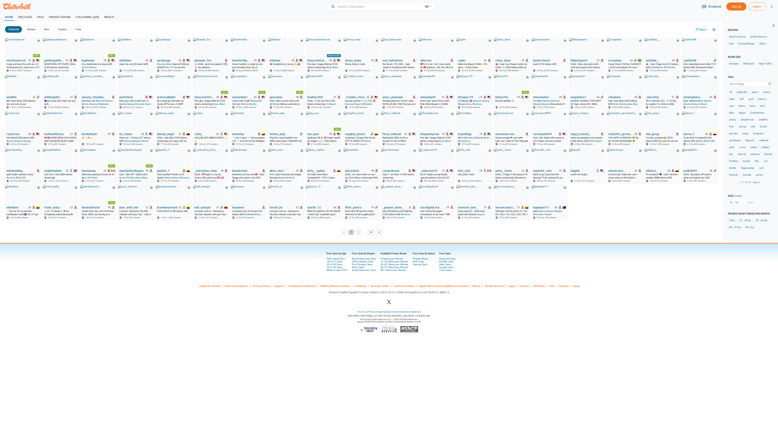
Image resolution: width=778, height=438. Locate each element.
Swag (576, 286)
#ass (630, 104)
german (733, 133)
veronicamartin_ (505, 207)
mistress (755, 154)
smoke (732, 167)
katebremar (240, 170)
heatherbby (239, 60)
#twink (145, 141)
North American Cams (364, 258)
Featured (13, 29)
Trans (78, 29)
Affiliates (539, 286)
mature (762, 99)
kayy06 (575, 170)
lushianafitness (54, 134)
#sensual (349, 104)
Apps (512, 286)
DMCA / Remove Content (335, 286)
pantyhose (735, 140)
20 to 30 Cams (334, 264)
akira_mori (277, 170)
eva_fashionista (393, 60)
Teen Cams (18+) (336, 258)
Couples (62, 29)
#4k (300, 141)
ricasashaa (614, 60)
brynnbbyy (464, 134)
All (427, 6)
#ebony (699, 141)
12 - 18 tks (745, 220)
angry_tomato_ (580, 134)
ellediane (12, 207)
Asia (731, 43)
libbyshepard (579, 60)
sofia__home (503, 170)
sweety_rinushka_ (93, 97)
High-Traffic (765, 63)
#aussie (545, 104)
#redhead (395, 141)
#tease (109, 101)
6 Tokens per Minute (391, 258)
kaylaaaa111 (541, 207)
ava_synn (313, 134)
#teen (335, 67)
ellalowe (275, 60)
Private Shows (420, 258)
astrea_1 (689, 134)
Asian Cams (358, 267)
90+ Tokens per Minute (393, 270)
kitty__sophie (316, 170)
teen (762, 105)
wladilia (11, 97)
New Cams (418, 261)
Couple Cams (446, 267)
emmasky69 (428, 97)
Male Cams (445, 264)
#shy (635, 104)
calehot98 (689, 60)
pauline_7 (163, 170)
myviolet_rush (542, 170)
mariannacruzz (504, 134)
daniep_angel (165, 134)
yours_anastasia (393, 97)
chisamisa (614, 97)
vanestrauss (615, 170)
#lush (169, 64)
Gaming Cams (420, 264)
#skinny (245, 104)
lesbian (765, 147)
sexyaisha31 (578, 97)
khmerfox (501, 97)
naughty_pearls (355, 134)
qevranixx (276, 97)
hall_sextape (202, 207)
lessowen (238, 207)
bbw (731, 112)
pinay (745, 133)
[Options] (714, 29)
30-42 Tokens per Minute (394, 264)
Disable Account (495, 286)
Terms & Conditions (236, 286)
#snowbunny (464, 141)
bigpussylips (747, 167)
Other (762, 43)
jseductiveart (541, 60)
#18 (37, 67)
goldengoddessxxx (54, 60)
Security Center (379, 286)
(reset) (738, 195)
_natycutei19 (428, 170)
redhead (763, 140)
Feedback (360, 286)
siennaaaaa (89, 170)
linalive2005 (315, 97)
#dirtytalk (367, 104)
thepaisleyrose (429, 134)
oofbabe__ (652, 60)
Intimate (733, 63)
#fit (666, 67)
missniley (238, 134)
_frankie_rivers (355, 97)
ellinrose (426, 60)
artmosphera (691, 97)
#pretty (252, 104)
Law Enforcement (404, 286)
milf (742, 99)
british (763, 126)
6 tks (731, 220)
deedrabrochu (91, 207)
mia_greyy (652, 134)
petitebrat (126, 97)
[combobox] (375, 7)
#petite (123, 104)
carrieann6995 (542, 134)
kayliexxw (88, 60)
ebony (766, 92)
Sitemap (564, 286)
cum (761, 167)
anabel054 (690, 170)
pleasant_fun (202, 60)
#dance (707, 101)
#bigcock (136, 141)
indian (753, 147)
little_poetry (353, 207)
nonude (747, 174)
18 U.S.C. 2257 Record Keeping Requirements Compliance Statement (389, 312)
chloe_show (503, 60)
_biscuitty (652, 97)
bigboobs (742, 92)
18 (730, 92)
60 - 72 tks (735, 227)
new (731, 105)
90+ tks (750, 227)
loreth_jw (276, 207)
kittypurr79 (465, 97)
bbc (757, 161)
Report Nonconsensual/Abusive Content (443, 286)
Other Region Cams (362, 261)
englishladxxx (53, 170)
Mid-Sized (748, 63)
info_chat (464, 170)
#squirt (332, 104)
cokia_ (198, 134)
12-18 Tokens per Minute (394, 261)
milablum (125, 60)
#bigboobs (103, 104)
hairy (752, 105)
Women (31, 29)
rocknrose (13, 134)
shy (731, 154)
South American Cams (364, 270)
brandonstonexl (167, 207)
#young (131, 104)
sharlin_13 (314, 207)
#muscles (139, 104)
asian (732, 99)
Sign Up (736, 6)
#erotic (671, 67)
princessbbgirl (166, 97)
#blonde (236, 104)
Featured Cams (447, 258)
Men (46, 29)
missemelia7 (541, 97)
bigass (742, 112)
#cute (148, 104)
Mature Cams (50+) (337, 270)
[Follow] (38, 40)
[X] (389, 303)
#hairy (168, 177)
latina (742, 105)
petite (759, 174)
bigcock (750, 140)
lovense (733, 174)
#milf (591, 141)
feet (731, 126)
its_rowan (125, 134)
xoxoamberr (240, 97)
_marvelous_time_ (206, 170)
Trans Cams (445, 270)
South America (758, 36)
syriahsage (164, 60)
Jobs (552, 286)
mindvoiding (14, 170)
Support (279, 286)
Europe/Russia (746, 43)
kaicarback (352, 170)
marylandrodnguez (131, 170)
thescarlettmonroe (317, 60)
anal (751, 99)
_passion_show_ (393, 207)
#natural (93, 104)
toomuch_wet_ (467, 207)
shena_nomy (353, 60)
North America (737, 36)
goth (731, 147)
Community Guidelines (302, 286)
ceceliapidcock (429, 207)
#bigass (462, 104)
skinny (732, 119)
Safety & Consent (209, 286)
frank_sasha (52, 207)
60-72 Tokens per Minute (394, 267)
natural (742, 154)
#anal (368, 141)
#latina (707, 141)
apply (750, 202)
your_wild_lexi (128, 207)
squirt (755, 92)
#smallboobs (657, 67)
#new (32, 67)
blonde (768, 154)
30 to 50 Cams (334, 267)
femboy (733, 161)
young (742, 126)
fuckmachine (757, 112)
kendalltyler (89, 134)
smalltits (763, 119)
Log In (757, 6)
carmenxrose (391, 170)
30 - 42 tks (761, 220)
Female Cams (446, 261)
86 (371, 232)
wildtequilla (52, 97)
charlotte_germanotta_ (621, 134)
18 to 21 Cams (334, 261)
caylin (461, 60)
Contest (524, 286)
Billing (476, 286)
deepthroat (747, 119)
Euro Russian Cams (362, 264)
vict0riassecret (16, 60)
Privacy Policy (261, 286)
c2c (766, 161)
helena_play (277, 134)
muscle (746, 161)
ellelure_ (651, 170)
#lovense (161, 64)
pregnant (758, 133)
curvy (742, 147)
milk (753, 126)
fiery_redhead (392, 134)
